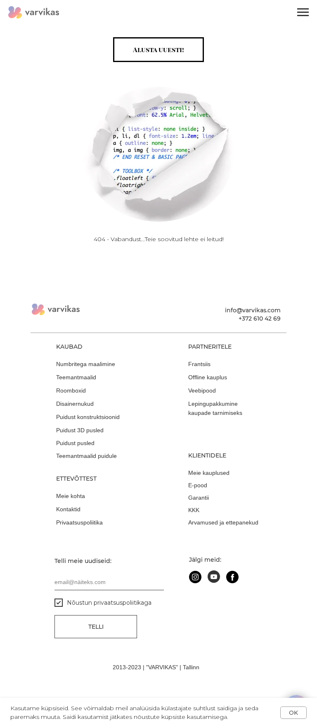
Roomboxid (71, 390)
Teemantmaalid (76, 377)
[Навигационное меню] (303, 12)
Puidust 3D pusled (80, 430)
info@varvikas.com (253, 310)
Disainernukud (75, 403)
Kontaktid (68, 509)
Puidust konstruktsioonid (88, 417)
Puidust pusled (75, 443)
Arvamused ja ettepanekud (223, 522)
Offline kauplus (207, 377)
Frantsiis (199, 364)
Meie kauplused (208, 472)
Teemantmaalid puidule (86, 456)
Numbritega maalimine (85, 364)
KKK (193, 510)
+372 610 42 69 (260, 318)
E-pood (197, 485)
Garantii (198, 497)
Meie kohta (70, 496)
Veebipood (202, 390)
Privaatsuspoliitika (79, 522)
